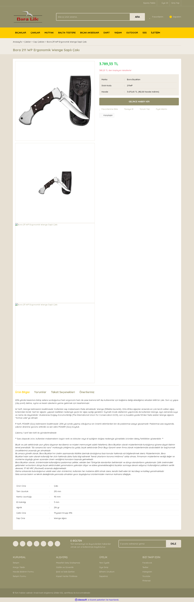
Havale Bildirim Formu (23, 571)
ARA (137, 16)
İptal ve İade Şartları (65, 571)
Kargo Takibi (19, 567)
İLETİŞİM (155, 32)
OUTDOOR (132, 32)
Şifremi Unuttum (106, 571)
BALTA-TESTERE (67, 32)
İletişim (16, 562)
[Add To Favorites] (108, 109)
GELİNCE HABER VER (139, 101)
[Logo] (28, 16)
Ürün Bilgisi (22, 392)
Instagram (147, 571)
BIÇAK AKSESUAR (89, 32)
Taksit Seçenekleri (63, 392)
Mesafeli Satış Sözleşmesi (68, 562)
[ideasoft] (81, 599)
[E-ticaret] (96, 599)
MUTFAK (49, 32)
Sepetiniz (103, 576)
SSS (144, 32)
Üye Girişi (103, 567)
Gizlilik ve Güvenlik (65, 567)
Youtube (146, 576)
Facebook (147, 562)
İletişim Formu (19, 576)
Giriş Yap (175, 3)
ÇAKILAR (35, 32)
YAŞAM (118, 32)
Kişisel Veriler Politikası (66, 576)
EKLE (173, 543)
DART (107, 32)
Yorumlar (40, 392)
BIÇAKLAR (20, 32)
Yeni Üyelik (104, 562)
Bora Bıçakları (133, 79)
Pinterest (146, 580)
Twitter (145, 567)
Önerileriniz (86, 392)
